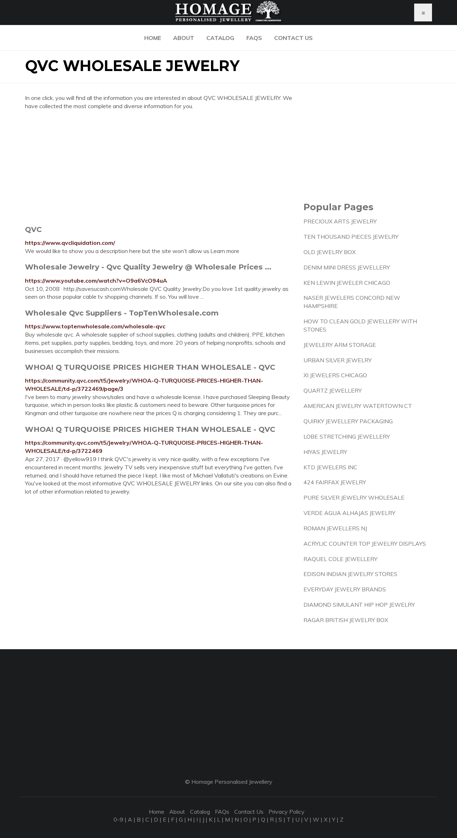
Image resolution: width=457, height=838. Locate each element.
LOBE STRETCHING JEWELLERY (346, 436)
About (183, 37)
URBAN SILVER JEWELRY (337, 360)
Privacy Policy (286, 811)
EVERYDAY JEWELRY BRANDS (344, 589)
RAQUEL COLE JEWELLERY (340, 558)
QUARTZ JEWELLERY (332, 390)
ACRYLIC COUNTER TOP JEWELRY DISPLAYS (364, 543)
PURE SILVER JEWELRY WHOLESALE (354, 497)
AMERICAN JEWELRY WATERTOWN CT (357, 405)
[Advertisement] (159, 167)
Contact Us (293, 37)
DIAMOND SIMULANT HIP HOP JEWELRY (359, 604)
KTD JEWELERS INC (330, 467)
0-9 (118, 819)
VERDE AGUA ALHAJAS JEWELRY (349, 512)
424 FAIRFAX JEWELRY (334, 482)
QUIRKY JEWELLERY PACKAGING (348, 421)
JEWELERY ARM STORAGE (339, 344)
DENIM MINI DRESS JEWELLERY (346, 267)
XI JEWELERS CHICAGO (335, 375)
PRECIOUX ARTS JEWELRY (340, 221)
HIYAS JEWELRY (325, 451)
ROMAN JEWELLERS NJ (335, 528)
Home (152, 37)
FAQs (254, 37)
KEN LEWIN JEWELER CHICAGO (346, 282)
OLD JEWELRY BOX (329, 252)
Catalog (220, 37)
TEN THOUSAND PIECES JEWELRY (350, 236)
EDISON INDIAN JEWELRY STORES (350, 573)
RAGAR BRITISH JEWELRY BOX (345, 620)
